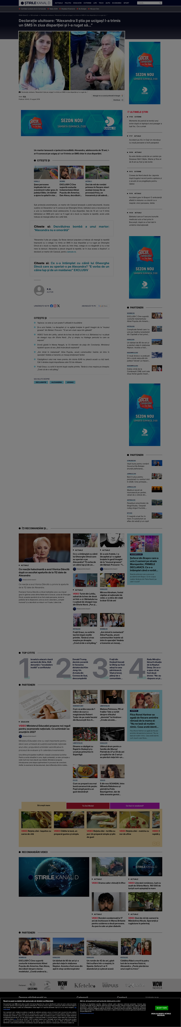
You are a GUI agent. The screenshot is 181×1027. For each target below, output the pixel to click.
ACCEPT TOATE (162, 1008)
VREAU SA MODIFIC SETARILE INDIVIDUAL (161, 1014)
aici (15, 1019)
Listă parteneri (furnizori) (87, 1013)
